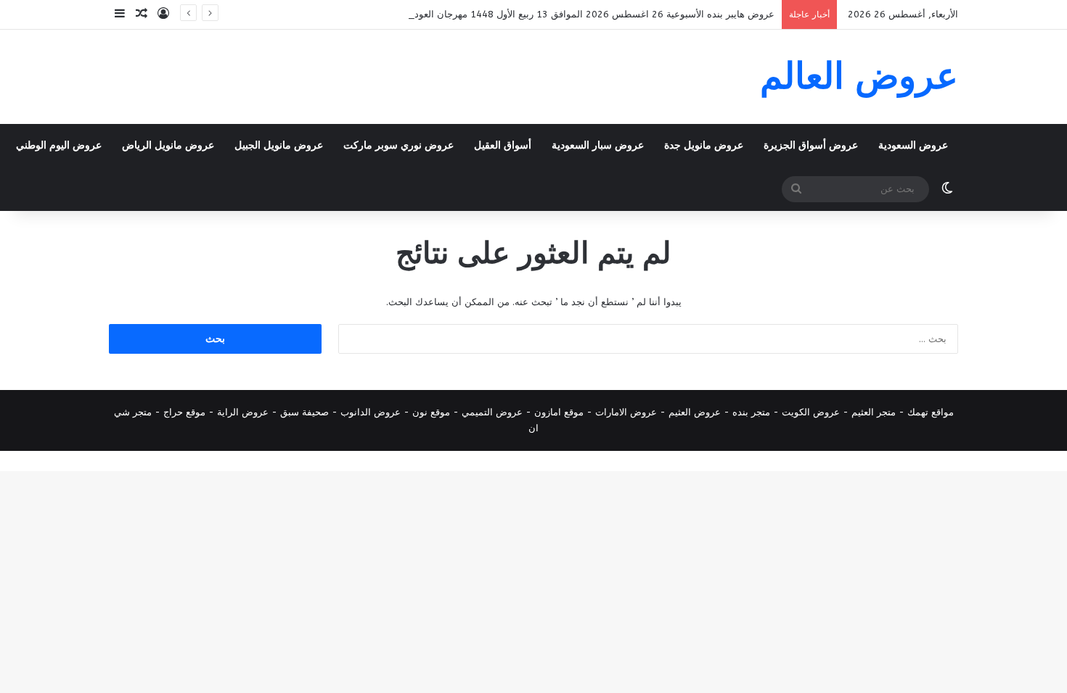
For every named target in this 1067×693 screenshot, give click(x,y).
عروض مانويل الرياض (168, 145)
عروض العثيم (695, 412)
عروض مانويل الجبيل (278, 145)
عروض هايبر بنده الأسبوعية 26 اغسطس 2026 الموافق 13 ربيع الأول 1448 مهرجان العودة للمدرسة (573, 14)
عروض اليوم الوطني (59, 145)
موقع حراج (184, 412)
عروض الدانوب (370, 412)
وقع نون (428, 412)
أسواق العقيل (502, 145)
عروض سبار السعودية (598, 145)
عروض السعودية (913, 145)
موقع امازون (559, 412)
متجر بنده (751, 412)
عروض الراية (243, 412)
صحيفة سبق (304, 412)
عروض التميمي (492, 412)
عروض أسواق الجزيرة (811, 145)
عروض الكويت (811, 412)
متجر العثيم (873, 412)
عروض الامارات (626, 412)
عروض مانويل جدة (703, 145)
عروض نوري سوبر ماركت (398, 145)
